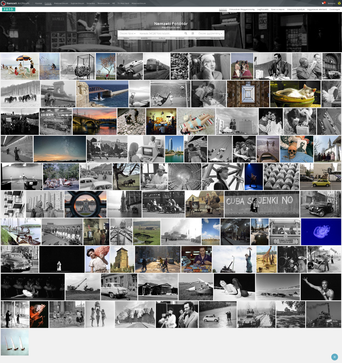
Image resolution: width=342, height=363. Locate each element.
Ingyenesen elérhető (317, 9)
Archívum (18, 3)
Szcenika (91, 3)
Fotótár (48, 3)
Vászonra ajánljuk (296, 9)
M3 (113, 3)
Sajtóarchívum (77, 3)
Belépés (331, 3)
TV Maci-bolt (123, 3)
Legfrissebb (263, 9)
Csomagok (334, 9)
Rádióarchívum (61, 3)
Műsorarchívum (139, 3)
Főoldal (38, 3)
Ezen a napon (278, 9)
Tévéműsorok (104, 3)
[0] (323, 3)
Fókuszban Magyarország (242, 9)
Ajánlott (223, 9)
